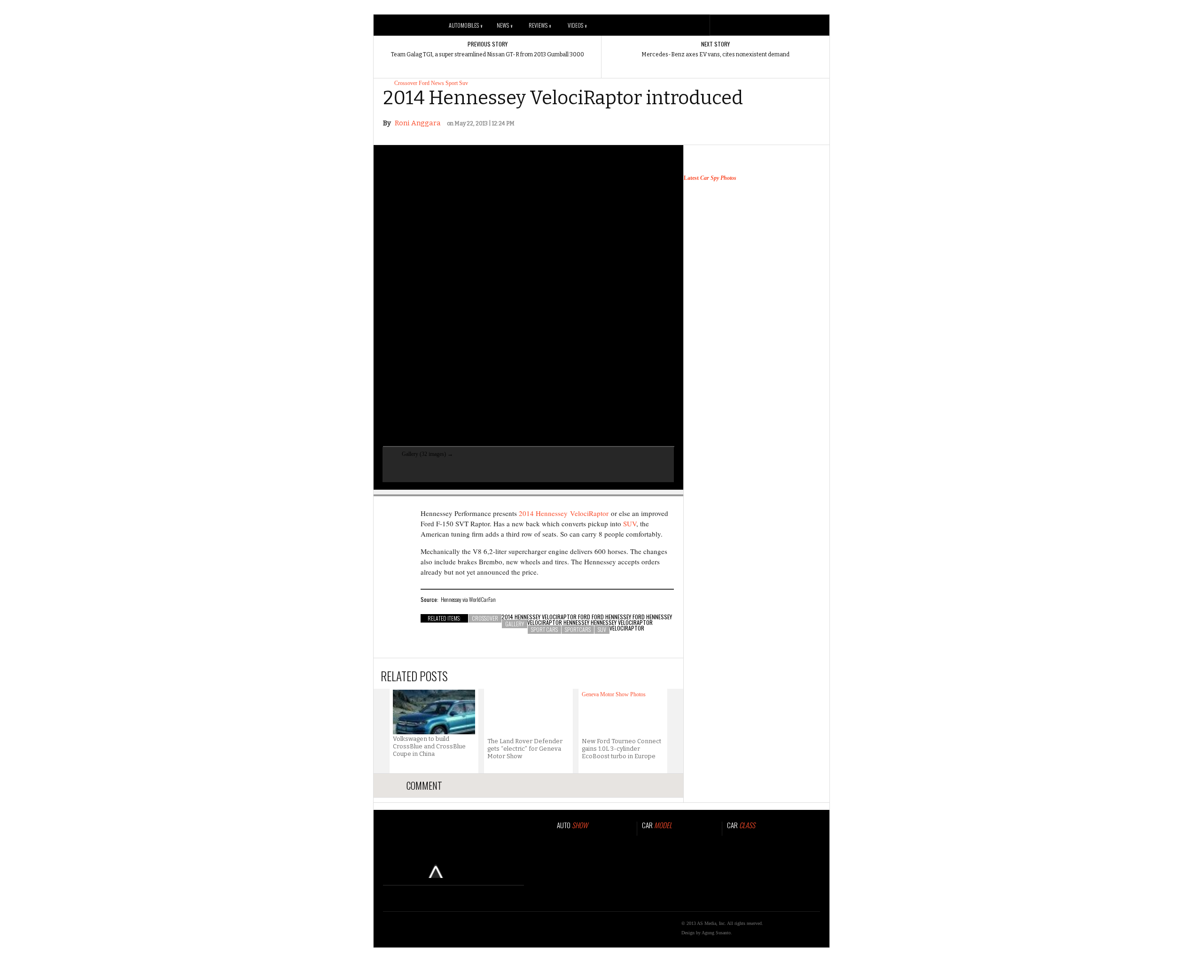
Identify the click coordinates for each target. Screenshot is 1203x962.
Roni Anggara (418, 123)
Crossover (405, 83)
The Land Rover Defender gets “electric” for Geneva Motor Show (524, 749)
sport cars (544, 629)
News (504, 25)
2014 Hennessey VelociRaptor (564, 513)
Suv (463, 83)
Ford (424, 83)
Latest (710, 178)
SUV (629, 523)
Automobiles (465, 25)
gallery (514, 624)
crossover (485, 618)
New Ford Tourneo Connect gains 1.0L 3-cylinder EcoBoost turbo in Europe (621, 749)
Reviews (540, 25)
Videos (577, 25)
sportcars (578, 629)
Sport (451, 83)
